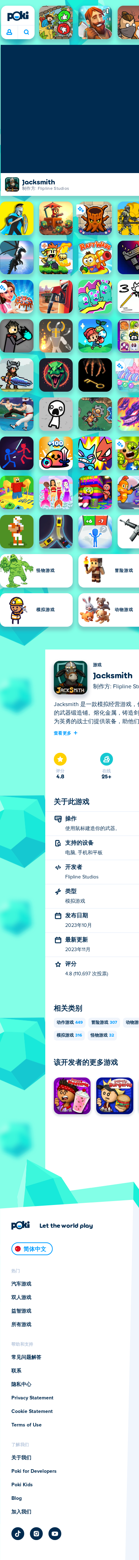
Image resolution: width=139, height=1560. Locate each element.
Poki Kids (22, 1484)
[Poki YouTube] (54, 1533)
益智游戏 (21, 1311)
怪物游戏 (102, 1035)
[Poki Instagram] (36, 1533)
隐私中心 (21, 1384)
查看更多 (62, 732)
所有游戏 (21, 1324)
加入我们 (21, 1511)
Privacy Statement (32, 1397)
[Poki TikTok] (17, 1533)
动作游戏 (70, 1023)
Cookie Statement (32, 1411)
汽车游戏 (21, 1284)
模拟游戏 (69, 1035)
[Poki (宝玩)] (18, 16)
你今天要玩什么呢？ (26, 32)
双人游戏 (21, 1297)
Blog (16, 1498)
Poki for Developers (34, 1471)
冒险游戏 (104, 1023)
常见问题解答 (26, 1357)
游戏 (97, 665)
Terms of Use (26, 1425)
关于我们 (21, 1457)
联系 (16, 1370)
